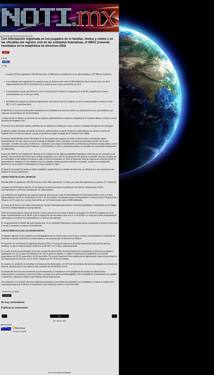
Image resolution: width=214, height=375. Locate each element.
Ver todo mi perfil (19, 331)
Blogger (68, 373)
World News (20, 328)
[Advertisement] (59, 352)
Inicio (59, 316)
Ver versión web (59, 321)
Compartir (6, 295)
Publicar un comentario (14, 307)
